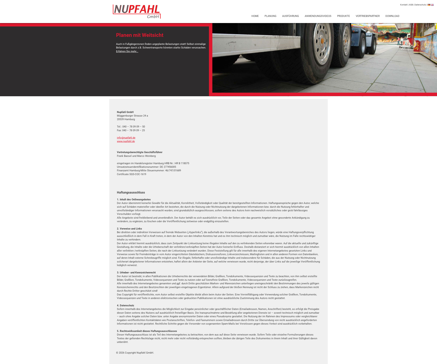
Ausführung (290, 16)
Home (255, 16)
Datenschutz (420, 5)
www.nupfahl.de (126, 141)
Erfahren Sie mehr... (127, 51)
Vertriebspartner (368, 16)
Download (392, 16)
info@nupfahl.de (126, 137)
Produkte (343, 16)
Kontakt (403, 5)
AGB (411, 5)
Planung (270, 16)
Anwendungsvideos (318, 16)
